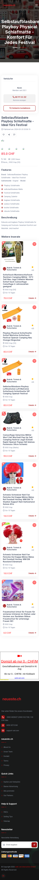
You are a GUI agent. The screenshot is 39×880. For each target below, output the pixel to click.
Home (15, 48)
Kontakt (6, 756)
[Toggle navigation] (36, 5)
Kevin (19, 88)
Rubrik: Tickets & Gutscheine (14, 269)
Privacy (6, 765)
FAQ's (5, 812)
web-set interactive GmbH (25, 867)
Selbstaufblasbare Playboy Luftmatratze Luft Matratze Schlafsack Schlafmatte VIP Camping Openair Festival (16, 390)
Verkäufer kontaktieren (21, 108)
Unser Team (8, 752)
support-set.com (12, 731)
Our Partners (8, 795)
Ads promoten (8, 791)
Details (32, 298)
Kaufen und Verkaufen (11, 782)
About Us (7, 747)
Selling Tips (8, 817)
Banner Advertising (10, 786)
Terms (5, 761)
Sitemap (6, 821)
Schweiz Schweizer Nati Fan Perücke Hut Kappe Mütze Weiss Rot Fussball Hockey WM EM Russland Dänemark (18, 558)
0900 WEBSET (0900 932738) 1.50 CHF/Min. (17, 718)
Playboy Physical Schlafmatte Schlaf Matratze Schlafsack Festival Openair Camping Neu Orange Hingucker (17, 336)
